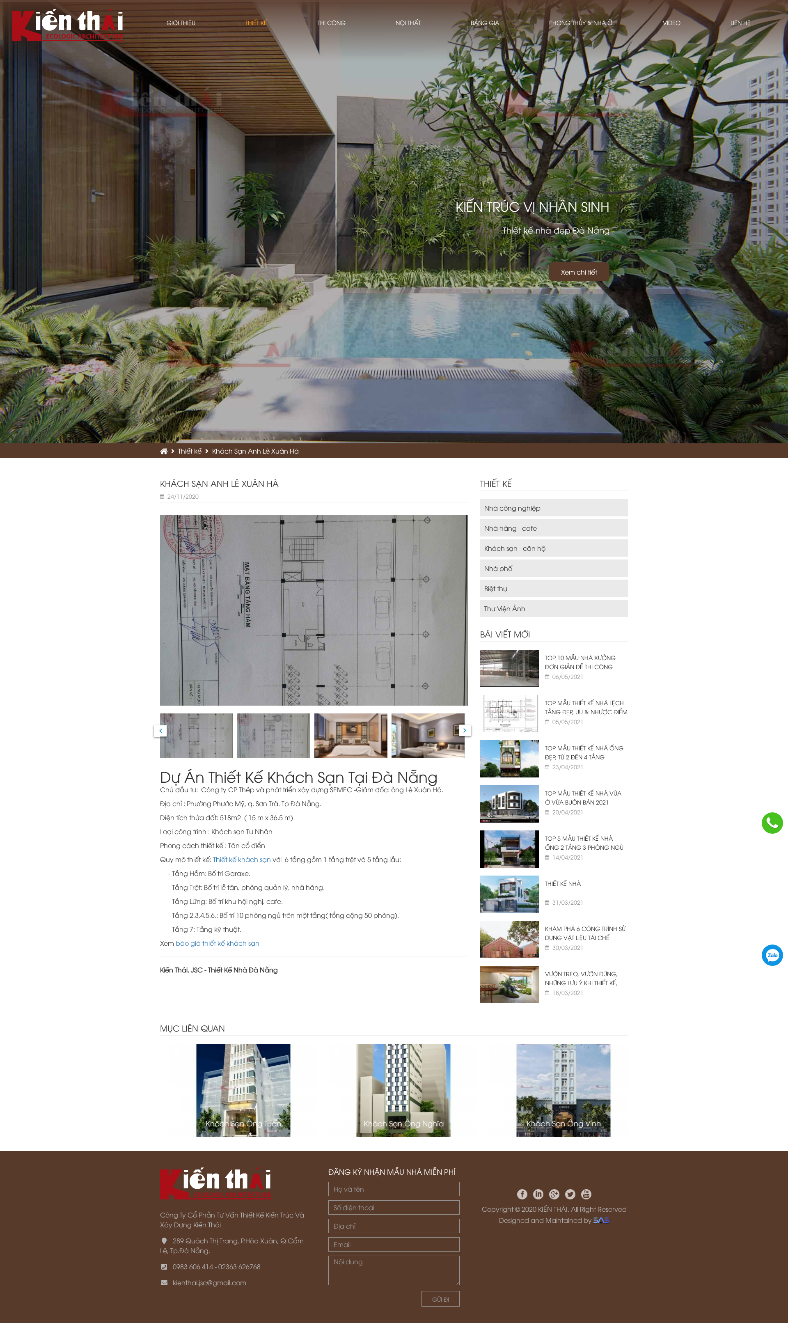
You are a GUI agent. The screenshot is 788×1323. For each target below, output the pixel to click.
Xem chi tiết (579, 271)
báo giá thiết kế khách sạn (217, 942)
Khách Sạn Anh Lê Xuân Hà (255, 450)
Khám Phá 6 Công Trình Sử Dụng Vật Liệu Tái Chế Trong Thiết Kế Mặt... (585, 937)
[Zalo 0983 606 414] (772, 955)
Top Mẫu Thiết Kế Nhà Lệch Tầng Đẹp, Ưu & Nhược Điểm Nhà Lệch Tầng (586, 712)
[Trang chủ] (163, 450)
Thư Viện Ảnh (504, 608)
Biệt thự (495, 588)
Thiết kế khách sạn (243, 859)
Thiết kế (190, 450)
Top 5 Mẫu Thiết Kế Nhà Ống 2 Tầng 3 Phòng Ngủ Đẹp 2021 (584, 847)
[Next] (465, 730)
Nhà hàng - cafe (510, 527)
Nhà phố (498, 568)
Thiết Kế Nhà (563, 883)
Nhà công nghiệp (512, 507)
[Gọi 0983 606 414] (772, 823)
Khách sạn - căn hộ (514, 548)
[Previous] (160, 731)
